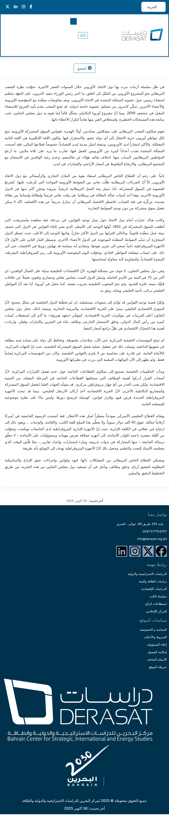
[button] (73, 21)
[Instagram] (134, 551)
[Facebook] (161, 551)
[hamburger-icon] (83, 35)
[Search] (16, 39)
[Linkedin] (121, 551)
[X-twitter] (148, 551)
